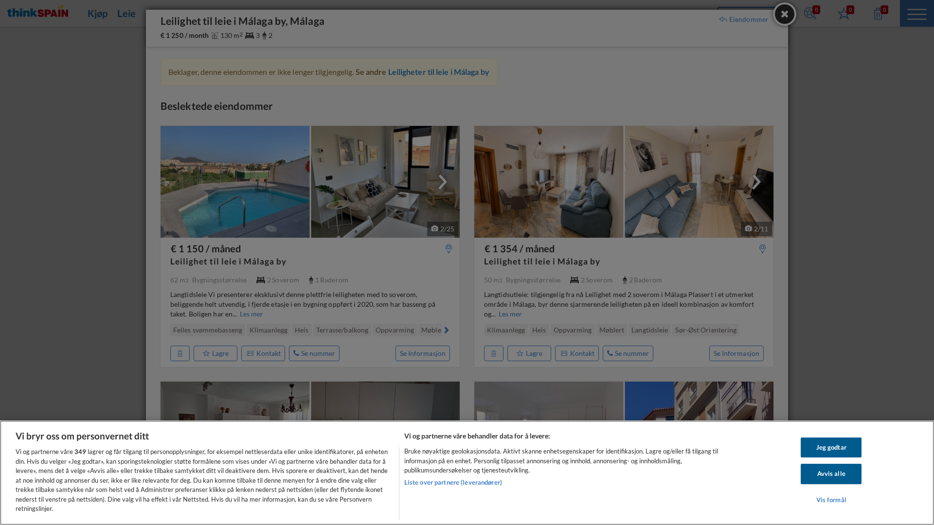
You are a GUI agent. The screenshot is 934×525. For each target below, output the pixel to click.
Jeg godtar (831, 447)
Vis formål (831, 500)
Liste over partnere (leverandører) (453, 482)
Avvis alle (831, 473)
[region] (467, 472)
